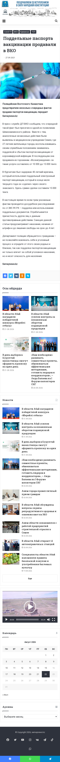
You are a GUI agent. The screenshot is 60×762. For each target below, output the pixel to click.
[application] (30, 607)
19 (22, 674)
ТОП (33, 32)
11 (14, 668)
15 (46, 668)
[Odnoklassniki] (22, 275)
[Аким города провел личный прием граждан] (10, 495)
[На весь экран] (53, 619)
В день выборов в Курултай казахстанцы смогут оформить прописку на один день (15, 360)
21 (38, 674)
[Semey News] (30, 12)
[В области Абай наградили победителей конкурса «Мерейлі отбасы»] (15, 303)
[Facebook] (5, 275)
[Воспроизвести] (6, 619)
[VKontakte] (16, 275)
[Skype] (28, 275)
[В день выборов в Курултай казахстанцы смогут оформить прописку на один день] (15, 344)
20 (30, 674)
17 (6, 674)
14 (38, 668)
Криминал (24, 32)
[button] (30, 607)
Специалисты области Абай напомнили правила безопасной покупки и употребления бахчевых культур (38, 561)
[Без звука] (48, 619)
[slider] (27, 619)
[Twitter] (10, 275)
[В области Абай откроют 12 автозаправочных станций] (10, 545)
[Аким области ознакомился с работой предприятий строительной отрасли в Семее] (10, 527)
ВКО (16, 32)
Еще (30, 578)
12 (22, 668)
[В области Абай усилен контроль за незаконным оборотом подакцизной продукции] (44, 303)
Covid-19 (8, 32)
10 (6, 668)
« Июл (5, 695)
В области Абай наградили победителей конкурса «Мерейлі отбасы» (13, 319)
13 (30, 668)
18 (14, 674)
